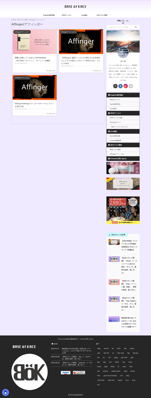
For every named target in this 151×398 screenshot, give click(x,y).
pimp (125, 371)
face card (120, 353)
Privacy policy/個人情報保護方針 (68, 339)
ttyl (98, 385)
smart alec (100, 380)
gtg (98, 362)
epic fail (106, 353)
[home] (130, 86)
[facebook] (120, 86)
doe (125, 348)
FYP (109, 357)
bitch (118, 348)
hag (104, 362)
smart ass (111, 380)
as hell (106, 348)
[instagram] (125, 86)
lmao (124, 366)
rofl (121, 375)
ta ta (127, 380)
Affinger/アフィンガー (117, 154)
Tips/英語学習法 (115, 104)
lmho (131, 366)
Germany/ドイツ (115, 122)
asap (98, 348)
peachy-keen (115, 371)
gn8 (132, 357)
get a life (124, 357)
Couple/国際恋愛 (115, 140)
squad (120, 380)
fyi (104, 357)
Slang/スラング (115, 99)
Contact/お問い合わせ (118, 158)
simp (127, 375)
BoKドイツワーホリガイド (119, 127)
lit (118, 366)
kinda (99, 366)
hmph (117, 362)
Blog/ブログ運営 (115, 149)
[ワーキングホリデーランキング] (79, 373)
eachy (132, 348)
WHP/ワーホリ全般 (116, 118)
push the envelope (110, 375)
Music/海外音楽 (115, 136)
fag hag (135, 353)
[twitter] (115, 86)
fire (98, 357)
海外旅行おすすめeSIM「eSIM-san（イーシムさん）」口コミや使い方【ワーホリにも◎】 (76, 351)
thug (133, 380)
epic (98, 353)
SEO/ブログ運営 (102, 15)
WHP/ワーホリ (67, 15)
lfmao (113, 366)
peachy (105, 371)
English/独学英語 (49, 15)
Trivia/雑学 (113, 108)
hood (130, 362)
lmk (98, 371)
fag (128, 353)
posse (133, 371)
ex (113, 353)
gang (116, 357)
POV (98, 375)
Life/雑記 (84, 15)
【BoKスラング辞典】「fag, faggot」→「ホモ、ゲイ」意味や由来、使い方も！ (129, 304)
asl (113, 348)
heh (110, 362)
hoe (123, 362)
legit (105, 366)
